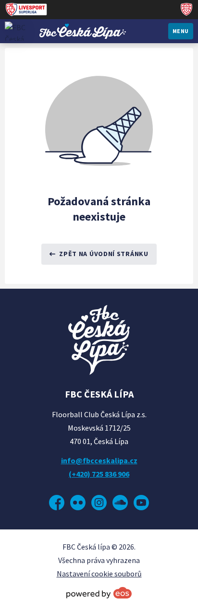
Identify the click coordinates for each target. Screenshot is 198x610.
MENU (181, 31)
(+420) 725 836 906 (99, 474)
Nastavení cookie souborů (99, 573)
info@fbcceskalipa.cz (99, 460)
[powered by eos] (99, 592)
